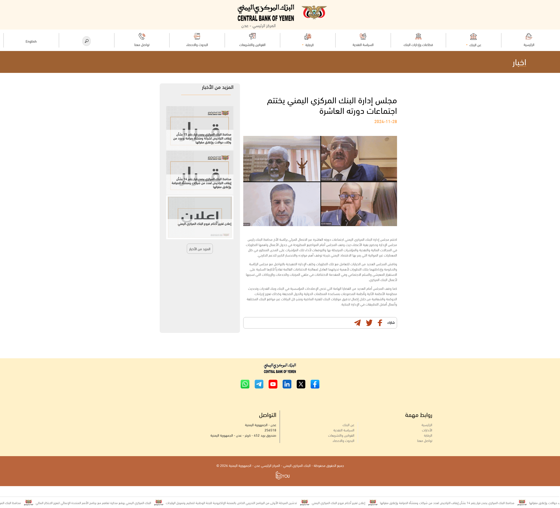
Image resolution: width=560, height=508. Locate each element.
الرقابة (428, 435)
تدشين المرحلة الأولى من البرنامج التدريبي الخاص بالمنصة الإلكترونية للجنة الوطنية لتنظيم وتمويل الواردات (244, 502)
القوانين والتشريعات (341, 435)
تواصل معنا (424, 440)
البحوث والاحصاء (343, 440)
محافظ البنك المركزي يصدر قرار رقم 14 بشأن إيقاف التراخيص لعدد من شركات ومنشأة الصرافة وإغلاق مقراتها (460, 502)
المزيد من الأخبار (199, 248)
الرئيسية (427, 424)
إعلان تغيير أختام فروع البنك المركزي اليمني (351, 502)
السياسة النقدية (343, 430)
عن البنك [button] (475, 44)
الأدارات (427, 430)
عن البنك (348, 424)
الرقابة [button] (309, 44)
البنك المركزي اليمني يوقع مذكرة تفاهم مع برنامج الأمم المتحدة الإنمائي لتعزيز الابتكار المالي (106, 502)
